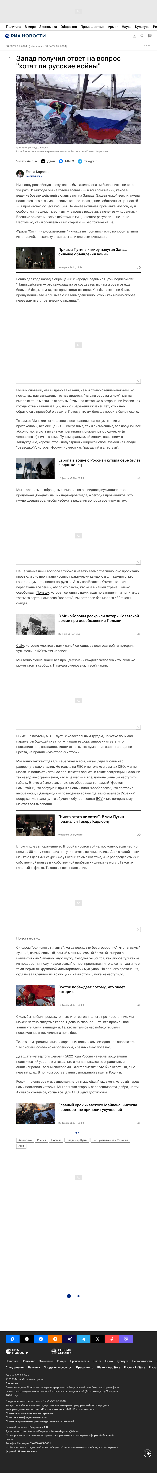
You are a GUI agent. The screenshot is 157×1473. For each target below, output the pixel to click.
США (20, 645)
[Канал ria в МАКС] (13, 1339)
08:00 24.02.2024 (16, 46)
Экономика (46, 1361)
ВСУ (99, 799)
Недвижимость (142, 1361)
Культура (122, 1361)
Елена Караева (37, 172)
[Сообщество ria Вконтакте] (41, 1339)
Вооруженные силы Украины (110, 1140)
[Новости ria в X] (98, 1339)
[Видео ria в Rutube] (69, 1339)
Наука (109, 1361)
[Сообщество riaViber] (126, 1339)
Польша (56, 1140)
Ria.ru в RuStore (134, 1367)
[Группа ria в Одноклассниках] (55, 1339)
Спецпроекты (15, 1367)
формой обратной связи (21, 1451)
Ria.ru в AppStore (108, 1367)
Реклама (34, 1367)
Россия (41, 1140)
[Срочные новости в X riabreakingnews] (112, 1339)
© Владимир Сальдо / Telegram (32, 147)
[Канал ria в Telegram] (83, 1339)
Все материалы (34, 176)
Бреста (21, 752)
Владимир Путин (100, 279)
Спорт (97, 1361)
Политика (12, 1361)
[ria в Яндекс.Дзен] (27, 1339)
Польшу (42, 592)
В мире (61, 1361)
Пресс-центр (84, 1367)
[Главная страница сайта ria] (25, 36)
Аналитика (25, 1140)
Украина (127, 793)
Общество (28, 1361)
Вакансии (12, 1383)
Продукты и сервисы (58, 1367)
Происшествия (80, 1361)
